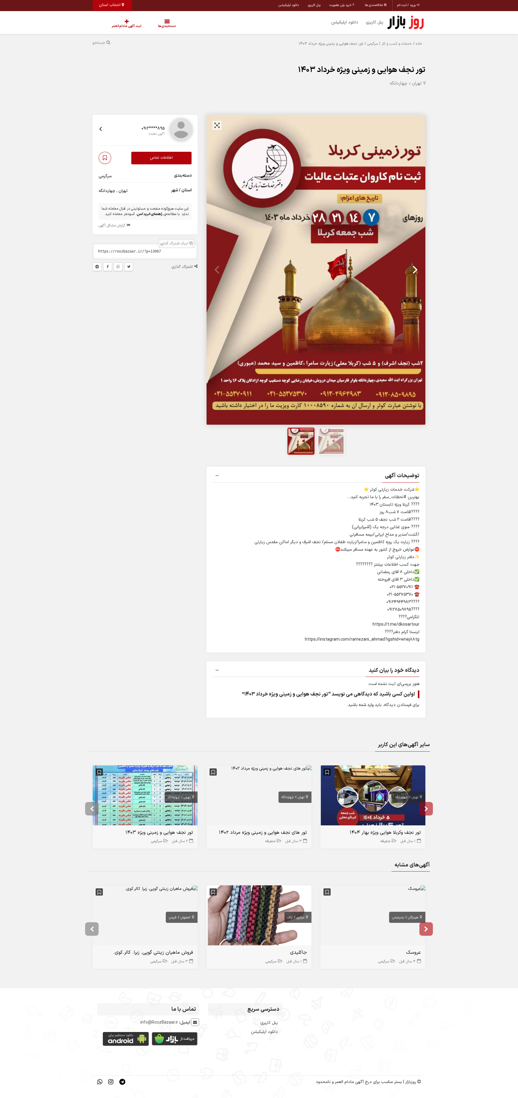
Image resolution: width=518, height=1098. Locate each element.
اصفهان (185, 917)
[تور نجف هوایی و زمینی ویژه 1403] (145, 797)
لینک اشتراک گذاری (174, 243)
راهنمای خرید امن (149, 214)
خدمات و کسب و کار (397, 43)
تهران (417, 83)
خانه (419, 43)
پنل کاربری (314, 5)
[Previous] (217, 270)
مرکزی (300, 917)
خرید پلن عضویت (341, 5)
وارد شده (366, 705)
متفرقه (385, 841)
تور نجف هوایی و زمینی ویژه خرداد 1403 (361, 70)
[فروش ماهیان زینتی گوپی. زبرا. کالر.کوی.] (161, 888)
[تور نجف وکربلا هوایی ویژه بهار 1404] (372, 797)
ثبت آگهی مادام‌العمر (120, 26)
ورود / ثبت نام (407, 5)
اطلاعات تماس (161, 158)
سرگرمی (372, 43)
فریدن (173, 917)
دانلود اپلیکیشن (288, 5)
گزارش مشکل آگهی (113, 225)
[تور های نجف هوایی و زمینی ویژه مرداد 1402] (271, 768)
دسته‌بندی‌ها (149, 26)
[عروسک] (416, 888)
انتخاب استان (110, 5)
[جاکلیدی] (259, 917)
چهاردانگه (398, 83)
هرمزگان (413, 917)
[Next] (414, 270)
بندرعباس (398, 917)
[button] (316, 477)
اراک (290, 917)
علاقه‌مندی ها (374, 5)
